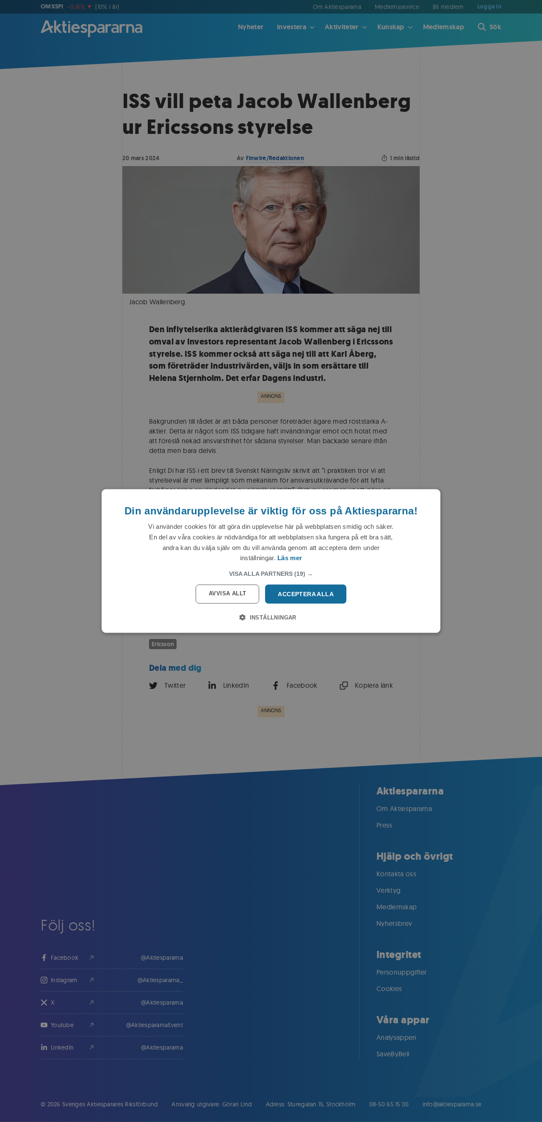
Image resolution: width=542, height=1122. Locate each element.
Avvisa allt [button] (227, 593)
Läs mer (289, 557)
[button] (271, 574)
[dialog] (271, 561)
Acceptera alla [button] (306, 594)
